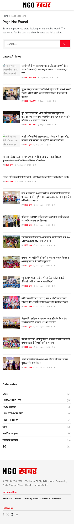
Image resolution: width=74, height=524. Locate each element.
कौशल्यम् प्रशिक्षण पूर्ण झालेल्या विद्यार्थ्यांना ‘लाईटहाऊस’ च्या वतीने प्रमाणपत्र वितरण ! (45, 218)
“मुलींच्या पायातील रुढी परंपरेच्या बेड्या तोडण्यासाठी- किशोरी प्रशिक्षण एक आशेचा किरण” (43, 279)
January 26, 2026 (23, 165)
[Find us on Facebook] (3, 514)
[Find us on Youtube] (17, 514)
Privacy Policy (31, 498)
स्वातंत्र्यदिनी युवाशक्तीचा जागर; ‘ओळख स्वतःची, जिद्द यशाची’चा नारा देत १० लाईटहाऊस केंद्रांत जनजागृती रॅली (45, 69)
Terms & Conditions (51, 498)
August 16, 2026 (46, 77)
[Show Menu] (4, 5)
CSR (5, 393)
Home (5, 15)
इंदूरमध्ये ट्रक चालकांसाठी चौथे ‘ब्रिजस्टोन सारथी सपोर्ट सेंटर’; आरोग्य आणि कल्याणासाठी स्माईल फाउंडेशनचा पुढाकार (46, 92)
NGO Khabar (30, 77)
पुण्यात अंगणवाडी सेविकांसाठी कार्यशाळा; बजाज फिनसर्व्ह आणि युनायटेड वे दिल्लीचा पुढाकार (45, 259)
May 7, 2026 (40, 144)
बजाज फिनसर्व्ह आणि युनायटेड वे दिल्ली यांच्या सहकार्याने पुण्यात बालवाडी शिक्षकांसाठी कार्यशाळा (46, 340)
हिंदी (4, 446)
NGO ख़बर (28, 144)
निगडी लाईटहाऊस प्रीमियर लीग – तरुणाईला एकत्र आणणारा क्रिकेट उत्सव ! (37, 177)
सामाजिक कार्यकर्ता (10, 440)
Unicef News (11, 420)
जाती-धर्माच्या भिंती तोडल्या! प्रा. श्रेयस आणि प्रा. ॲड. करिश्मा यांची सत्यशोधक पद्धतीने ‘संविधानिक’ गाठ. (45, 138)
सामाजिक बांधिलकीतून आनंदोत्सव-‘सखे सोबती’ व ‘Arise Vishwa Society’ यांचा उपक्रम (46, 238)
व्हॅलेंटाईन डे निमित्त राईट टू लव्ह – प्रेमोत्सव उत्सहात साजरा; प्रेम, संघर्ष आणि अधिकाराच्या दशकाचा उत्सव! (45, 300)
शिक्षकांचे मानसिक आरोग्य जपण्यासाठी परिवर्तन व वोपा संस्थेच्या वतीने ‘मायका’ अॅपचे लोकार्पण (44, 320)
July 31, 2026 (45, 101)
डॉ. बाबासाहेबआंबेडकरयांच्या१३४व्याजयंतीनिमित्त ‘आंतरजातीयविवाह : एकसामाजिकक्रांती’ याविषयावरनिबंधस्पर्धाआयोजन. (32, 158)
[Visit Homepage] (37, 5)
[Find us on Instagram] (12, 514)
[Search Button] (69, 5)
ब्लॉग (5, 426)
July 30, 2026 (45, 124)
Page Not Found (18, 15)
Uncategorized (13, 413)
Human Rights (12, 400)
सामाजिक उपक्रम (10, 433)
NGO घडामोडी (9, 406)
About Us (7, 498)
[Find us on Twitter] (7, 514)
